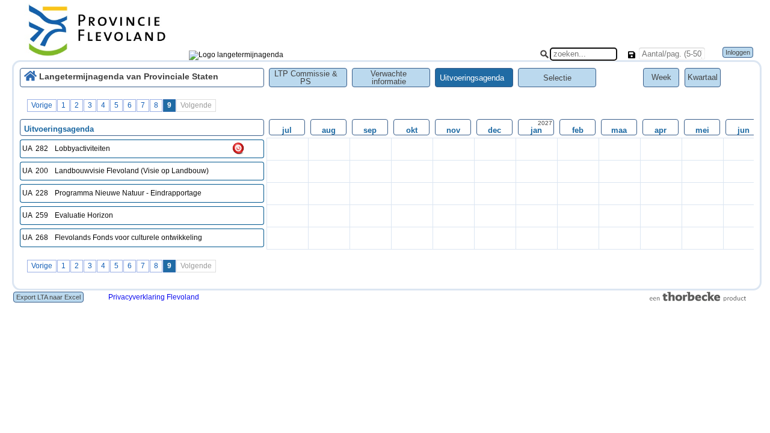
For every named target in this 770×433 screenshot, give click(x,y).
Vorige (41, 105)
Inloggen (737, 52)
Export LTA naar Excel (48, 297)
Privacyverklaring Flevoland (153, 297)
